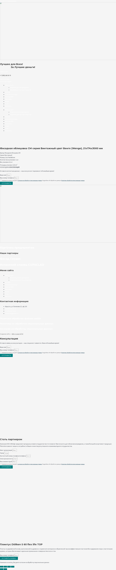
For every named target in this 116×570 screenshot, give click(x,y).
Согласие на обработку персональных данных (26, 329)
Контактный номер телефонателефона (13, 456)
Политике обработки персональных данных (72, 180)
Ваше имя (3, 175)
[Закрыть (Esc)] (12, 567)
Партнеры (8, 99)
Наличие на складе (11, 94)
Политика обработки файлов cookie (20, 318)
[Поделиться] (9, 567)
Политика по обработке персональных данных (26, 323)
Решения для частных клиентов (20, 90)
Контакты (8, 106)
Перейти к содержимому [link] (8, 1)
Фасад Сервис (10, 258)
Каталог (7, 92)
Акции (7, 101)
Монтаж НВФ (9, 97)
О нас (6, 104)
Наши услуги (9, 85)
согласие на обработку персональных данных (30, 180)
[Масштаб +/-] (1, 567)
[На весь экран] (5, 567)
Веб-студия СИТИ (17, 334)
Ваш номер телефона (7, 178)
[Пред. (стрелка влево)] (1, 569)
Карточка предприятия (17, 247)
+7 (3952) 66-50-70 (5, 75)
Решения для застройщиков (19, 87)
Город (2, 453)
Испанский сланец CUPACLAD (22, 264)
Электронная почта (6, 459)
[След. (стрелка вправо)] (5, 569)
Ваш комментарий (6, 461)
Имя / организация (6, 450)
